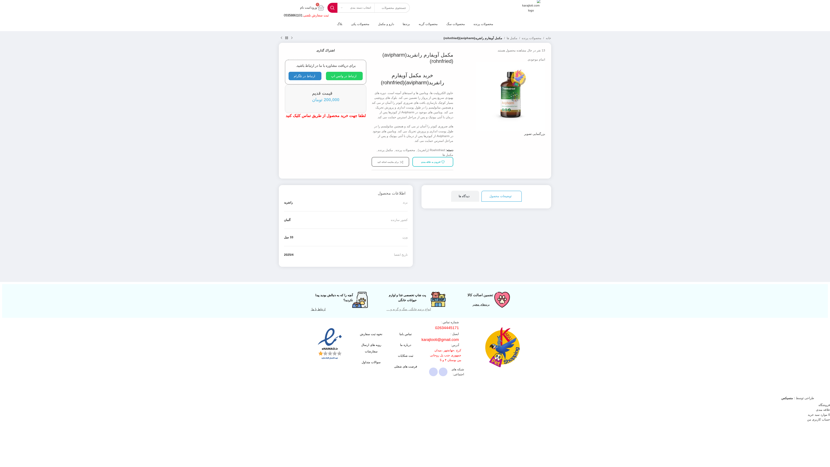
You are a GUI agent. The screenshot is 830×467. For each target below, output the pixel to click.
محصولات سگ (455, 24)
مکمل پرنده (385, 150)
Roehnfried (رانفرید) (431, 150)
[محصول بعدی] (281, 38)
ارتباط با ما (318, 309)
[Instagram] (443, 372)
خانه (548, 38)
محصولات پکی (360, 24)
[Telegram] (433, 372)
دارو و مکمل (386, 24)
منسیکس (787, 398)
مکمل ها (512, 38)
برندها (406, 24)
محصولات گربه (428, 24)
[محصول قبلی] (291, 38)
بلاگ (339, 24)
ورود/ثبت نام (308, 7)
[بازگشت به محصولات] (286, 38)
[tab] (501, 196)
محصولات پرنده (483, 24)
